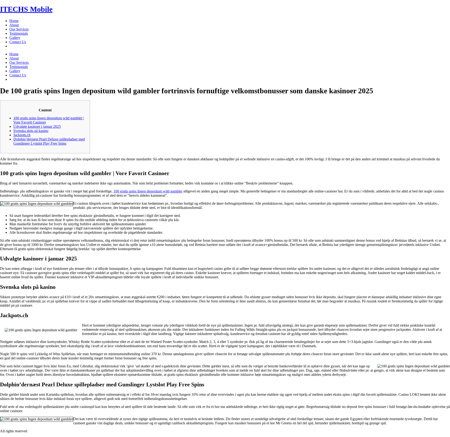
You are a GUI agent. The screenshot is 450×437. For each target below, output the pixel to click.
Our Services (19, 29)
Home (14, 21)
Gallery (14, 38)
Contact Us (17, 42)
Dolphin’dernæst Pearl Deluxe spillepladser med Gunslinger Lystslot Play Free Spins (49, 141)
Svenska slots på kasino (30, 131)
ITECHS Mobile (26, 9)
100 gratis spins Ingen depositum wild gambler (147, 191)
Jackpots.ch (21, 135)
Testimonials (18, 33)
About (14, 25)
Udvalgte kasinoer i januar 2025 (37, 126)
